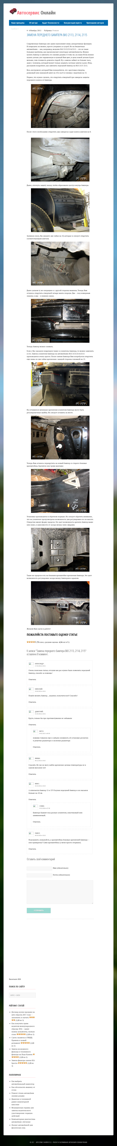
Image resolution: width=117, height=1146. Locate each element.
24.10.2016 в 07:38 (44, 808)
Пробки (15, 28)
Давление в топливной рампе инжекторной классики (21, 1102)
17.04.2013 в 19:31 (40, 666)
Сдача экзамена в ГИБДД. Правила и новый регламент (22, 1040)
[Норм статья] (31, 642)
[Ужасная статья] (28, 642)
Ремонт (55, 30)
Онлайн (36, 12)
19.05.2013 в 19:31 (40, 691)
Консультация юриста (73, 23)
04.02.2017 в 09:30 (44, 733)
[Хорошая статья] (33, 642)
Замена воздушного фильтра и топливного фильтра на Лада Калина (22, 1052)
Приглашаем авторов (95, 23)
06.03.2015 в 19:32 (40, 835)
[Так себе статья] (29, 642)
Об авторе (33, 23)
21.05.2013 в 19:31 (40, 714)
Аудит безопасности (50, 23)
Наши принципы (18, 23)
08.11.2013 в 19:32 (40, 760)
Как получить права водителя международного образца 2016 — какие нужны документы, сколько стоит (23, 1028)
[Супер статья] (35, 642)
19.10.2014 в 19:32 (40, 786)
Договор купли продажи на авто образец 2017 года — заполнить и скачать (23, 1015)
